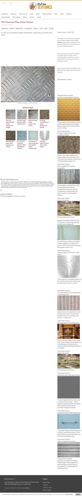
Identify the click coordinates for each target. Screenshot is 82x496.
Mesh (56, 14)
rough (45, 28)
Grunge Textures (47, 14)
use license (26, 488)
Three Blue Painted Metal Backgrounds (68, 413)
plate (41, 28)
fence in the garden (63, 200)
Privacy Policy (47, 490)
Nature (39, 17)
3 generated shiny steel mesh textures (68, 375)
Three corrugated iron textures (66, 441)
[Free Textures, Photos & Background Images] (41, 9)
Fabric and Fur (23, 14)
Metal (62, 14)
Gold (58, 95)
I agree (78, 494)
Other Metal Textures (7, 25)
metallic (36, 28)
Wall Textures (16, 17)
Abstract (31, 17)
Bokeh (25, 17)
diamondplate (28, 28)
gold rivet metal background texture (68, 97)
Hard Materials (5, 17)
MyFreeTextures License (64, 79)
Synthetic (69, 14)
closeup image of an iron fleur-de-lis (68, 323)
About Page (46, 482)
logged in (11, 196)
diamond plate (19, 28)
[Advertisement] (28, 50)
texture (51, 28)
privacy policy (69, 494)
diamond (12, 28)
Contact (45, 485)
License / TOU (47, 487)
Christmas (13, 14)
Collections (4, 14)
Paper (31, 14)
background (5, 28)
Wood (38, 14)
